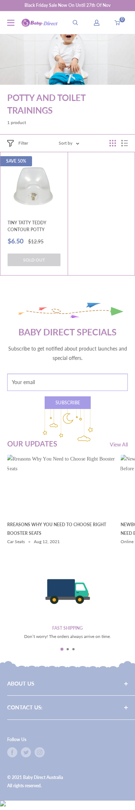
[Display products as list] (124, 143)
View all (119, 444)
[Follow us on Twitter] (26, 752)
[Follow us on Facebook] (12, 752)
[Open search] (75, 23)
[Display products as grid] (112, 143)
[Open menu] (10, 23)
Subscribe (67, 402)
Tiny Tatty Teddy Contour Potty (27, 226)
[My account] (96, 23)
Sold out (34, 260)
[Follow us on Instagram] (40, 752)
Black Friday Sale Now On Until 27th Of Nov (67, 5)
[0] (117, 22)
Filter (23, 143)
